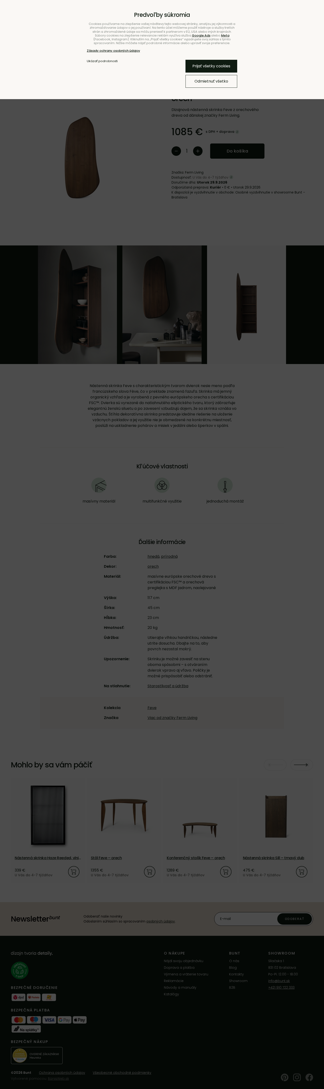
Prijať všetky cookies (211, 66)
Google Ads (201, 35)
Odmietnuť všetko (211, 81)
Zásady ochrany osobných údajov (113, 50)
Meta (225, 35)
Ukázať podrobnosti (102, 61)
